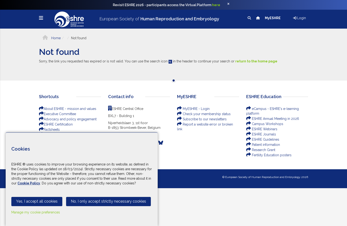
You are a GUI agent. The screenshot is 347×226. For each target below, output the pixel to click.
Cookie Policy (28, 183)
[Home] (258, 18)
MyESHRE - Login (196, 109)
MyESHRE (273, 18)
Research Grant (263, 150)
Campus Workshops (267, 124)
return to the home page (256, 61)
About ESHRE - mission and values (70, 109)
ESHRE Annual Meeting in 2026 (275, 119)
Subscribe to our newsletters (204, 119)
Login (301, 18)
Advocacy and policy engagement (70, 119)
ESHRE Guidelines (265, 139)
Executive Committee (60, 114)
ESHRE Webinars (264, 129)
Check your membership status (206, 114)
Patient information (265, 145)
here (216, 5)
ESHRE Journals (263, 134)
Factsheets (52, 129)
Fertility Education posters (271, 155)
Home (55, 38)
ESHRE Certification (58, 124)
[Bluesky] (160, 143)
